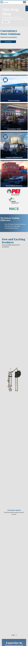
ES (26, 9)
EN (26, 7)
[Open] (24, 2)
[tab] (13, 70)
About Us (6, 22)
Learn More (8, 41)
